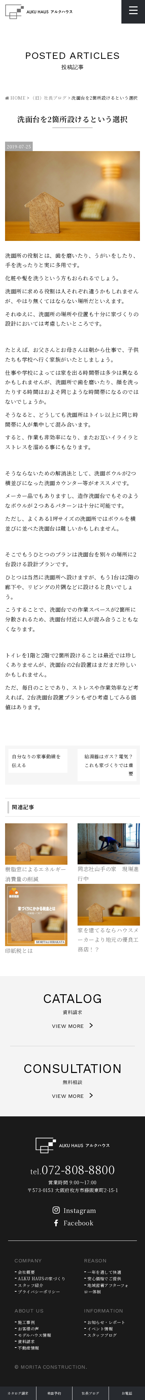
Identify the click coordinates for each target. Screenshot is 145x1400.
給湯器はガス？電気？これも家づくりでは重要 (108, 765)
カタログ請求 (18, 1393)
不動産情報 (28, 1348)
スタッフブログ (102, 1335)
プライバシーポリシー (39, 1291)
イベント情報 (100, 1328)
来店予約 (54, 1393)
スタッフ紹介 (30, 1285)
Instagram (79, 1210)
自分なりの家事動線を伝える (36, 760)
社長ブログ (90, 1393)
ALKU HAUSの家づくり (41, 1278)
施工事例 (26, 1322)
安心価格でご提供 (104, 1278)
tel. (72, 1171)
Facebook (78, 1222)
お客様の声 (28, 1328)
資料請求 (26, 1341)
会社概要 (26, 1272)
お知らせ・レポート (106, 1322)
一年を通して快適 (104, 1272)
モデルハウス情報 (34, 1335)
